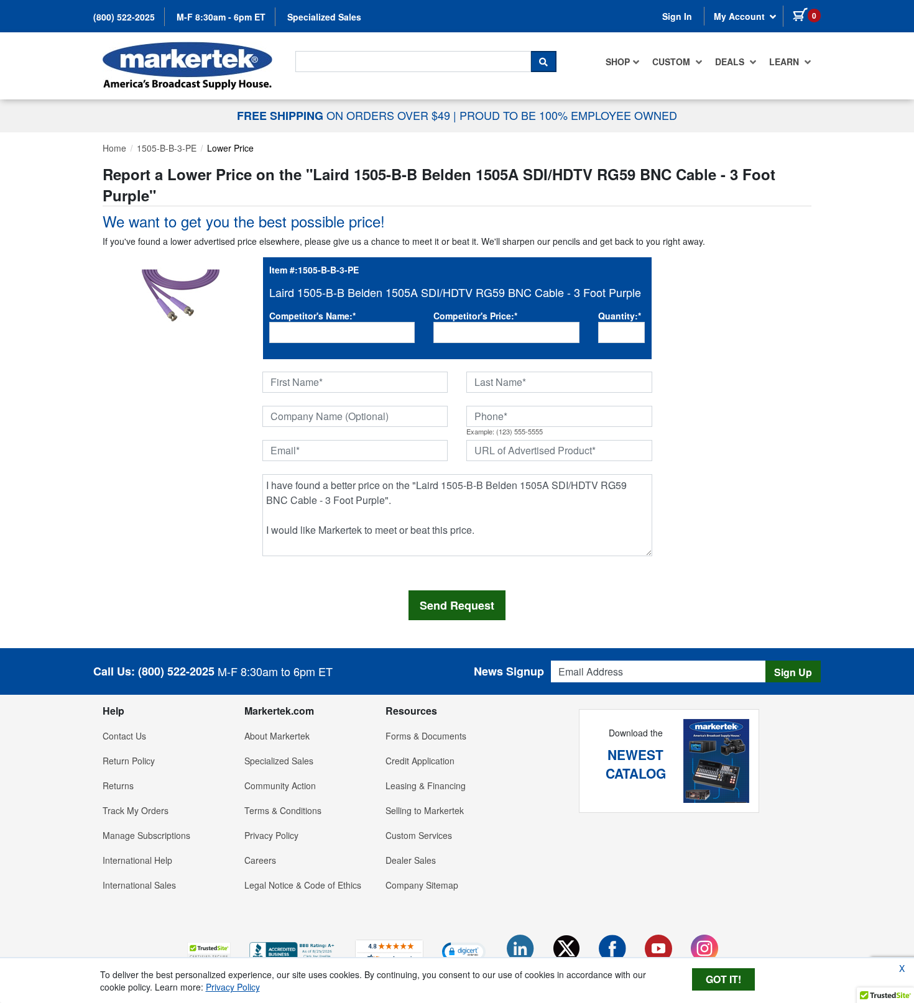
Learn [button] (785, 61)
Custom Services (418, 835)
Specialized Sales (324, 17)
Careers (260, 860)
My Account (740, 16)
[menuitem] (622, 61)
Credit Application (420, 760)
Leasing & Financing (425, 785)
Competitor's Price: (475, 315)
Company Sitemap (421, 885)
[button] (209, 951)
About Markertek (277, 736)
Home (114, 148)
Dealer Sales (410, 860)
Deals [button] (731, 61)
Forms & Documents (425, 736)
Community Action (280, 785)
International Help (137, 860)
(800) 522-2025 (124, 17)
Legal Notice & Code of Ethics (302, 885)
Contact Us (124, 736)
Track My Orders (135, 810)
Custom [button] (672, 61)
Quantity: (619, 315)
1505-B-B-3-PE (166, 148)
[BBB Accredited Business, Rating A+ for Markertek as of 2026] (292, 950)
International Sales (139, 885)
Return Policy (129, 760)
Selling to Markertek (424, 810)
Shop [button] (618, 61)
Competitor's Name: (312, 315)
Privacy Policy (271, 835)
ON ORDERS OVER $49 (345, 115)
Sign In (677, 16)
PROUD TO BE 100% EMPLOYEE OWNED (568, 115)
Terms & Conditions (282, 810)
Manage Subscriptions (146, 835)
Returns (118, 785)
